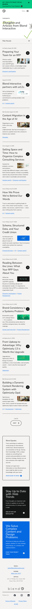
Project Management (23, 330)
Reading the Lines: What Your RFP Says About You (12, 268)
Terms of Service (10, 601)
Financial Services (7, 251)
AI (3, 103)
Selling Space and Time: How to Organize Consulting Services (13, 154)
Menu (23, 11)
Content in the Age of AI (13, 117)
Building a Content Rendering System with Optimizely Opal (13, 387)
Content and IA (9, 103)
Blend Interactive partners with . (13, 85)
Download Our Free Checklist (11, 6)
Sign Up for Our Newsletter (11, 513)
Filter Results (6, 41)
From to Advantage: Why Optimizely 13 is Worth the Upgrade (13, 347)
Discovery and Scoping (9, 71)
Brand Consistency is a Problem (13, 309)
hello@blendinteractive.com (16, 568)
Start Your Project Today (12, 553)
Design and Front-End (8, 330)
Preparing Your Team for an (11, 53)
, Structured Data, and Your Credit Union (13, 229)
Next (14, 423)
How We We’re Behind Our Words (12, 196)
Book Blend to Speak (12, 476)
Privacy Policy (23, 601)
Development (9, 409)
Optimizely (5, 370)
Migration (5, 137)
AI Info (16, 604)
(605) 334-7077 (16, 573)
